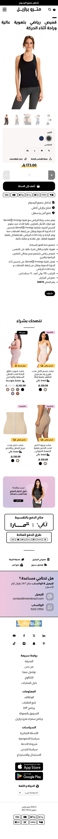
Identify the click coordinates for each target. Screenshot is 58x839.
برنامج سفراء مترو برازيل (29, 718)
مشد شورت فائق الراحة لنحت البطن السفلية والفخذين (15, 374)
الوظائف (29, 697)
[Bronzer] (18, 394)
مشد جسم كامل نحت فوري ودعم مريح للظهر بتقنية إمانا (43, 374)
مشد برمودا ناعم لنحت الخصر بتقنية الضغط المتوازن (43, 448)
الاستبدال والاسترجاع (29, 754)
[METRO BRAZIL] (29, 9)
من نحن (29, 666)
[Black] (49, 138)
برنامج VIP (29, 708)
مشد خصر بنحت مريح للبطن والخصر (15, 446)
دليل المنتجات (29, 682)
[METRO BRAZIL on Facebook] (24, 636)
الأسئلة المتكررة (29, 733)
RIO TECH (26, 810)
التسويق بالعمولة (29, 713)
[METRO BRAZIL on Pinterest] (43, 644)
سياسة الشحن (29, 749)
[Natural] (45, 390)
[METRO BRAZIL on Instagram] (24, 644)
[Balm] (8, 390)
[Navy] (41, 138)
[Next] (50, 120)
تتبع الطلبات (29, 702)
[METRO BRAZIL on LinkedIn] (43, 636)
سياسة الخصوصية (29, 738)
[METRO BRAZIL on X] (33, 636)
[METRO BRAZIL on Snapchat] (33, 644)
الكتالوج (29, 677)
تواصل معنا (29, 672)
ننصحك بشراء (29, 320)
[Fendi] (18, 390)
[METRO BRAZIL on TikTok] (14, 644)
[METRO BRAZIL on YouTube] (14, 636)
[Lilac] (13, 394)
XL (27, 151)
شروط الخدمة (29, 743)
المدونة (29, 661)
